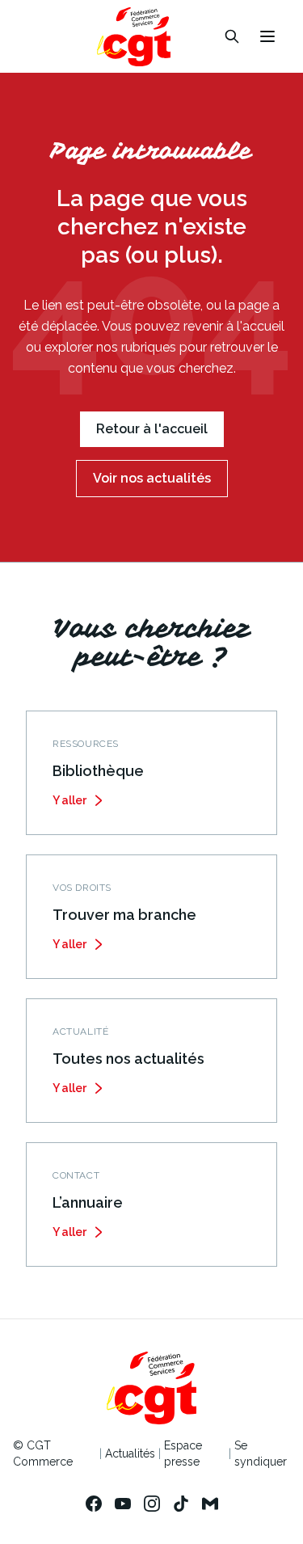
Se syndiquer (260, 1453)
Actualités (130, 1453)
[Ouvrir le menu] (267, 36)
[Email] (210, 1503)
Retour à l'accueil (152, 429)
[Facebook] (94, 1503)
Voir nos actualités (152, 478)
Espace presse (183, 1453)
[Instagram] (152, 1503)
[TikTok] (181, 1503)
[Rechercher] (232, 36)
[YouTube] (123, 1503)
